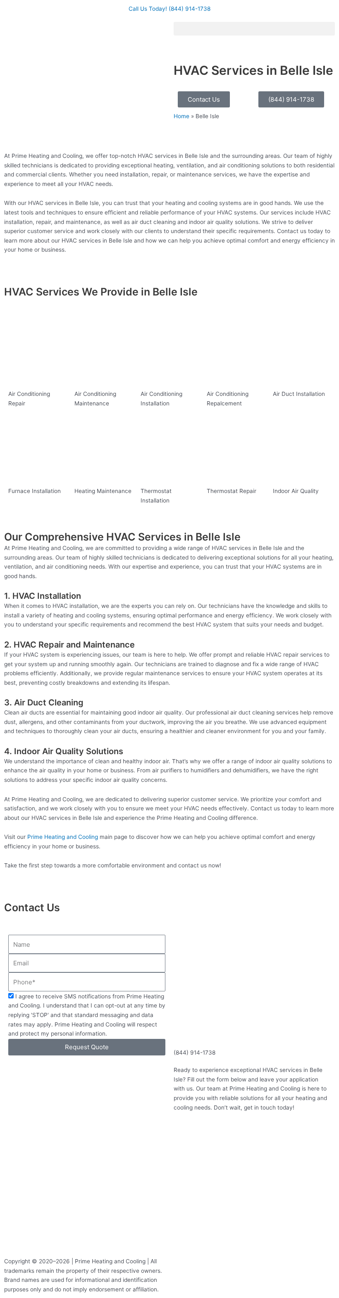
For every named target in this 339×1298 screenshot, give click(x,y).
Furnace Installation (34, 491)
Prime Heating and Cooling (62, 837)
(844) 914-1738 (194, 1052)
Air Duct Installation (299, 394)
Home (181, 116)
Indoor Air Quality (296, 491)
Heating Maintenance (102, 491)
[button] (254, 29)
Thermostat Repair (231, 491)
